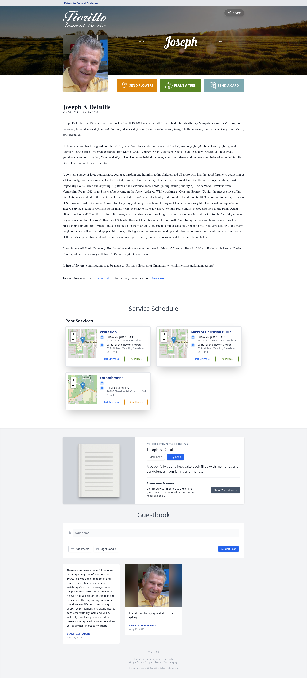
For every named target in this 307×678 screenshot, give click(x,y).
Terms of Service (163, 662)
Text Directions (111, 358)
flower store (158, 278)
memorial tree (105, 278)
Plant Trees (136, 358)
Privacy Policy (143, 662)
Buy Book (175, 457)
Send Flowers (136, 401)
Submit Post (228, 549)
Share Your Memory (225, 490)
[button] (82, 340)
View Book (156, 457)
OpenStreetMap (157, 667)
